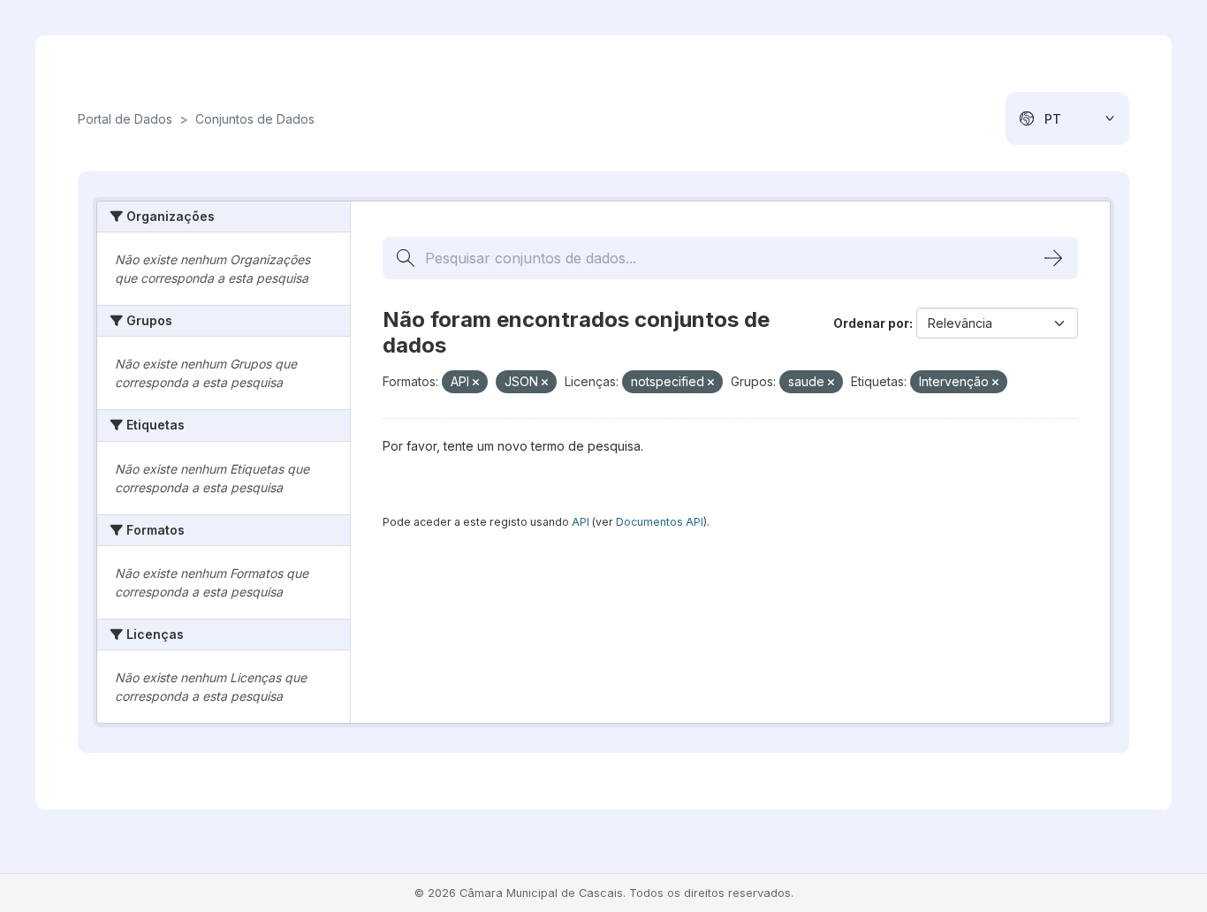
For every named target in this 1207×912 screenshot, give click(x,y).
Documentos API (659, 521)
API (580, 521)
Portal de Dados (125, 118)
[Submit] (1053, 258)
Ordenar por (871, 323)
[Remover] (476, 382)
